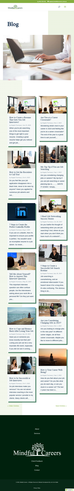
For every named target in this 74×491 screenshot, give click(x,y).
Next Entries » (61, 406)
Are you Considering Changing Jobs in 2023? (51, 321)
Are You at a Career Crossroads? (49, 118)
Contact (37, 470)
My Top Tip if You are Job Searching (52, 168)
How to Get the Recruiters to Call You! (20, 173)
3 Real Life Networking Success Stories (51, 217)
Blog (37, 465)
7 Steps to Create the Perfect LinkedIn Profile (19, 225)
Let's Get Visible (54, 482)
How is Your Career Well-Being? (52, 371)
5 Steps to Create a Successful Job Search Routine (50, 268)
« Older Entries (13, 406)
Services (37, 433)
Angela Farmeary (16, 125)
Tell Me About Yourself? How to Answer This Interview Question (19, 276)
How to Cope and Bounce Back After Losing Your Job (21, 330)
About (37, 429)
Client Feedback (37, 461)
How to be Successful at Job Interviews (19, 379)
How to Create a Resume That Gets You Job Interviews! (20, 119)
